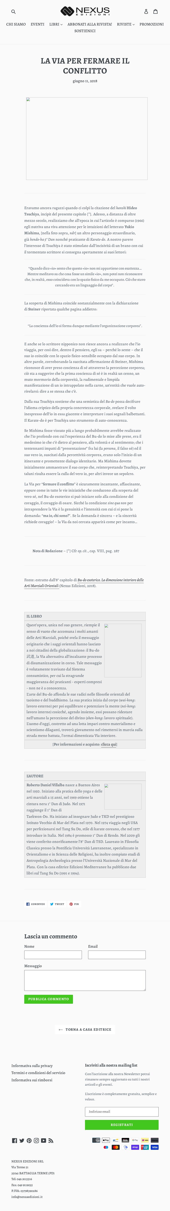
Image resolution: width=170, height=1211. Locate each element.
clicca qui (108, 744)
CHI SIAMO (16, 24)
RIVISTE (124, 24)
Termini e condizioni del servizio (38, 1072)
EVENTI (37, 24)
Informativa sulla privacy (32, 1065)
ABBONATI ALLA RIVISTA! (90, 24)
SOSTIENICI (85, 31)
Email (93, 946)
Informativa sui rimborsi (31, 1080)
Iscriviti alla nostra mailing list (111, 1065)
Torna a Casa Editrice (88, 1029)
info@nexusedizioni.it (26, 1197)
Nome (29, 946)
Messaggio (33, 966)
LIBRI (54, 24)
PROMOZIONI (152, 24)
